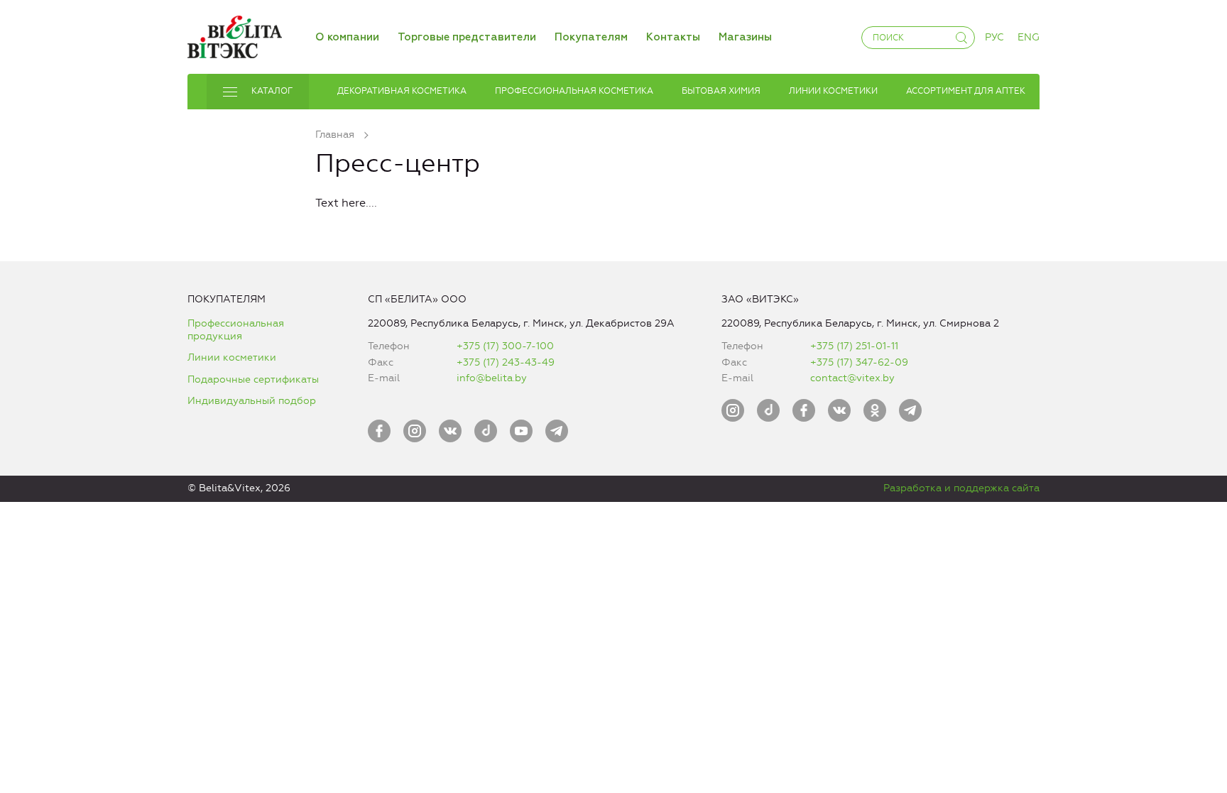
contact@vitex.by (852, 378)
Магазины (745, 37)
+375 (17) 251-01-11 (854, 346)
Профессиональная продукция (235, 329)
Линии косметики (231, 357)
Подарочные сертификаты (253, 379)
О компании (347, 37)
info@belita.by (492, 378)
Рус (994, 37)
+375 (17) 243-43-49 (506, 362)
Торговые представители (467, 37)
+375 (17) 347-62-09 (859, 362)
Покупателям (591, 37)
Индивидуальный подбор (251, 401)
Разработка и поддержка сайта (961, 488)
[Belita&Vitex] (234, 34)
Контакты (673, 37)
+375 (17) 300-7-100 (505, 346)
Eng (1029, 37)
